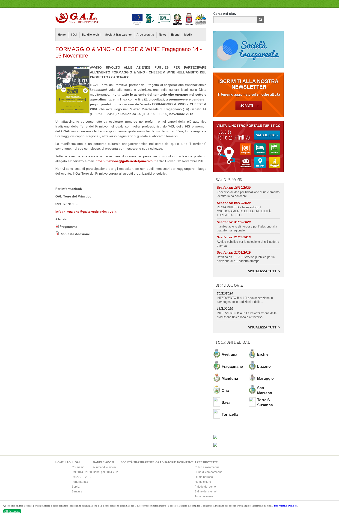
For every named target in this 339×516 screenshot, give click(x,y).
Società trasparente (137, 462)
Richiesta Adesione (74, 234)
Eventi (175, 34)
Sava (226, 402)
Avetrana (229, 354)
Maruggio (265, 378)
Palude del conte (205, 486)
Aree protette (145, 34)
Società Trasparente (118, 34)
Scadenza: (225, 187)
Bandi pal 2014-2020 (106, 472)
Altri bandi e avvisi (104, 467)
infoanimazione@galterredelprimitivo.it (125, 161)
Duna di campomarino (209, 472)
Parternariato (80, 481)
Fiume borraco (204, 477)
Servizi (76, 486)
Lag (68, 462)
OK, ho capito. (12, 511)
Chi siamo (78, 467)
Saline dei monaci (206, 491)
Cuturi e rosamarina (207, 467)
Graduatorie (165, 462)
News (162, 34)
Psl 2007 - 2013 (82, 477)
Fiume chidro (203, 481)
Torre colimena (204, 496)
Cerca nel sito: (224, 13)
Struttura (77, 491)
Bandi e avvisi (91, 34)
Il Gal (74, 34)
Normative (185, 462)
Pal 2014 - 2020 (82, 472)
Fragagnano (232, 366)
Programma (68, 226)
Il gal (76, 462)
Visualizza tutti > (264, 271)
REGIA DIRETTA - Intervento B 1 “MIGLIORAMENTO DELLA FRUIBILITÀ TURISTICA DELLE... (244, 211)
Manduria (230, 378)
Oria (225, 390)
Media (188, 34)
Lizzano (264, 366)
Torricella (230, 414)
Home (62, 34)
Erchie (262, 354)
